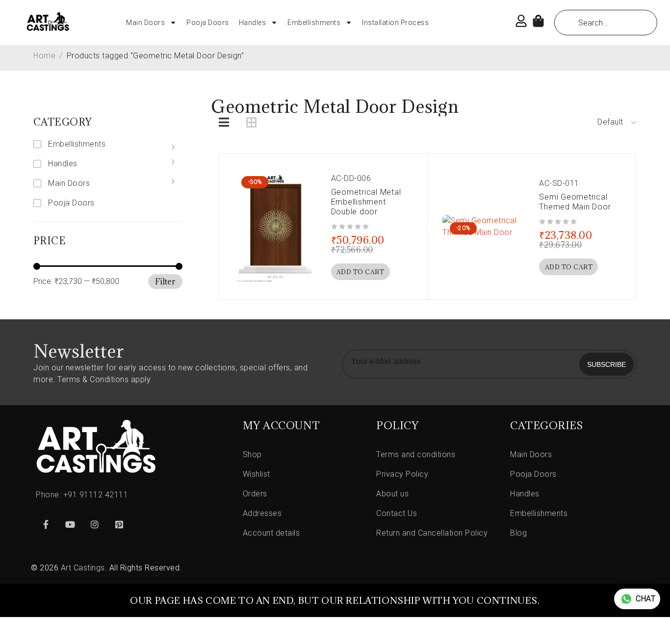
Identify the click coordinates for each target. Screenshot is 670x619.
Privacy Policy (402, 474)
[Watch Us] (70, 524)
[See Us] (94, 524)
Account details (271, 533)
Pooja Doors (207, 22)
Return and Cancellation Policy (432, 533)
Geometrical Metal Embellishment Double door (366, 201)
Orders (255, 493)
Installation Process (395, 22)
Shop (252, 454)
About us (392, 493)
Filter (165, 281)
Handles (252, 22)
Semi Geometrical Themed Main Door (575, 201)
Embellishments (313, 22)
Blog (518, 533)
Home (44, 55)
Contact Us (396, 513)
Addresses (262, 513)
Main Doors (145, 22)
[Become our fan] (45, 524)
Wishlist (256, 474)
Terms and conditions (415, 454)
